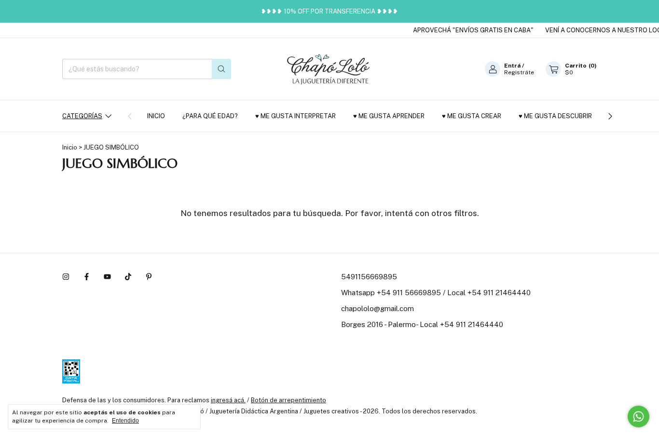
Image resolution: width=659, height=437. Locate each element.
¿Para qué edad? (210, 116)
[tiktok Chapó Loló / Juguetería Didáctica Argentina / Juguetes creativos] (128, 277)
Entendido (125, 420)
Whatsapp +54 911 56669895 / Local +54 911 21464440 (436, 292)
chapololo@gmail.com (377, 308)
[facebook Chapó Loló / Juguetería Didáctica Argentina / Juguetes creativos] (86, 277)
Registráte (519, 72)
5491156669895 (369, 277)
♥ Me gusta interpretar (295, 116)
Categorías (82, 116)
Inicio (156, 116)
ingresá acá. (228, 400)
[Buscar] (221, 69)
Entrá (512, 65)
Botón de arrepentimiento (288, 400)
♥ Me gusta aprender (389, 116)
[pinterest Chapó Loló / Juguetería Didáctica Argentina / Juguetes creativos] (148, 277)
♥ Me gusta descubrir (555, 116)
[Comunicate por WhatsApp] (638, 416)
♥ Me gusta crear (471, 116)
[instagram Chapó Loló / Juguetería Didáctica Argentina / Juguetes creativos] (65, 277)
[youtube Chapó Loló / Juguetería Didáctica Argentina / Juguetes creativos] (107, 277)
